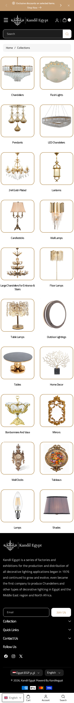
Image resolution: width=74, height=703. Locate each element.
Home (9, 47)
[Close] (68, 5)
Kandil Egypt (28, 680)
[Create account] (57, 20)
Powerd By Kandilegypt (49, 680)
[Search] (67, 33)
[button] (6, 5)
